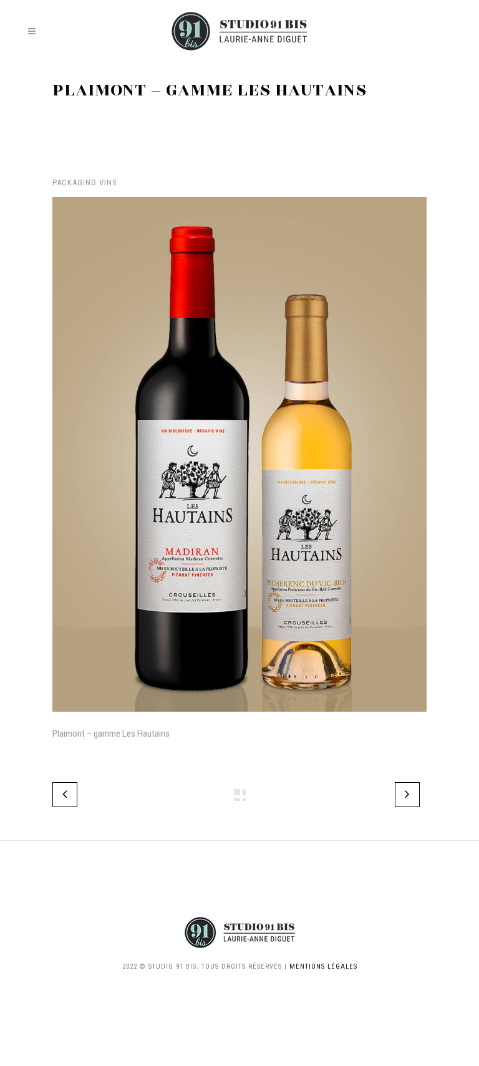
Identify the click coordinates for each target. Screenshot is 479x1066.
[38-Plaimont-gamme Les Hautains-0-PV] (239, 719)
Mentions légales (323, 966)
